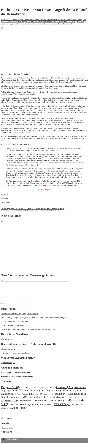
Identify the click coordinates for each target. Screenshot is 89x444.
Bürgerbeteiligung (50, 387)
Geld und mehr (12, 439)
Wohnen (5, 408)
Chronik (4, 329)
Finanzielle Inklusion (32, 394)
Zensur (18, 407)
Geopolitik (59, 393)
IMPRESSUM (6, 432)
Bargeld (10, 387)
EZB (71, 390)
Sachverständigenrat (27, 404)
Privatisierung (59, 400)
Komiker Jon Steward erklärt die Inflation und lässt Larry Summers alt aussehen (30, 211)
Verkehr (77, 404)
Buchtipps (4, 199)
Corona (65, 387)
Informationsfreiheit (75, 397)
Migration (42, 400)
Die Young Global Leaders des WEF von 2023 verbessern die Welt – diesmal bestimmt (32, 209)
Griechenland (37, 396)
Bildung (29, 387)
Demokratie (5, 202)
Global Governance (13, 397)
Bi (20, 387)
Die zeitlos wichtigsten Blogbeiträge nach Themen (19, 314)
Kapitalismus (9, 400)
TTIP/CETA (62, 404)
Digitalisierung (34, 390)
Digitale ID (14, 390)
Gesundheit (77, 393)
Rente (11, 404)
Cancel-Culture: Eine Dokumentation (14, 321)
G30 (47, 394)
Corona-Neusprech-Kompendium (13, 325)
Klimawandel (25, 400)
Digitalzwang (56, 390)
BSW (39, 387)
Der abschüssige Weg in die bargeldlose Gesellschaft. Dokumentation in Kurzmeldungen (33, 318)
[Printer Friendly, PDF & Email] (44, 190)
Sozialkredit (47, 404)
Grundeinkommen (58, 397)
